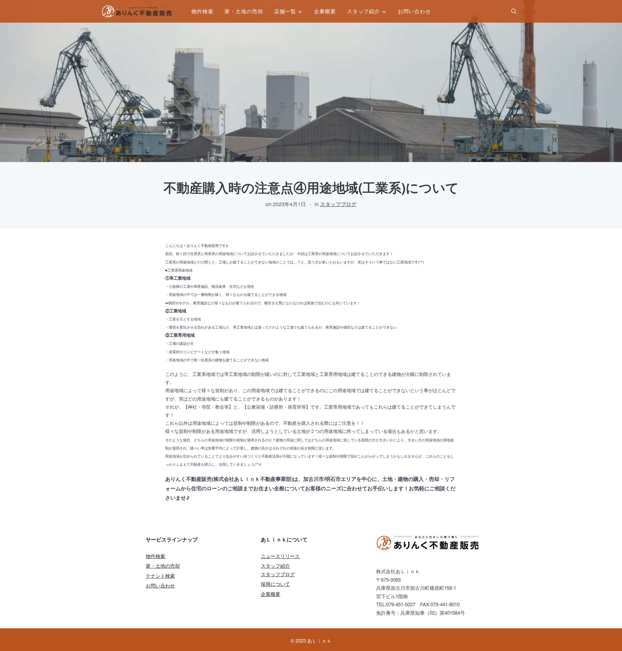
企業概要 (325, 11)
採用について (275, 583)
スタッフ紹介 (363, 11)
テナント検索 (160, 575)
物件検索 (202, 11)
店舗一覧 (285, 11)
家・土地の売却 (244, 11)
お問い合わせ (414, 11)
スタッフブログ (338, 204)
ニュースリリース (280, 555)
